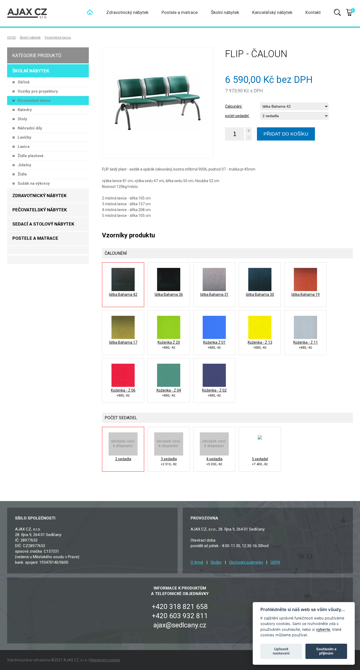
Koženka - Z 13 (260, 342)
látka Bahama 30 (260, 294)
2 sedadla (123, 459)
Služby (216, 562)
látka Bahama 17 (123, 342)
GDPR (275, 562)
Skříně (24, 82)
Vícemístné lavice (58, 37)
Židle (22, 174)
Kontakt (313, 12)
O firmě (197, 562)
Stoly (22, 119)
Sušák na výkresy (34, 183)
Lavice (24, 146)
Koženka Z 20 (169, 342)
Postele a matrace (180, 12)
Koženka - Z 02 (214, 390)
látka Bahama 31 (214, 294)
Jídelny (24, 165)
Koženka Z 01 (214, 342)
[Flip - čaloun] (157, 103)
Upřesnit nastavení (281, 651)
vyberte (323, 629)
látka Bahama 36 (169, 294)
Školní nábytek (225, 12)
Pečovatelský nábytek (39, 209)
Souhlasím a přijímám (326, 651)
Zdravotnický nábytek (127, 12)
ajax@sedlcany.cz (179, 625)
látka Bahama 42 (123, 294)
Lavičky (24, 137)
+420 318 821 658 (180, 607)
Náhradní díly (30, 128)
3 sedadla (169, 459)
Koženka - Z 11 (305, 342)
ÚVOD (11, 37)
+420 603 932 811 (180, 616)
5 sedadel (260, 459)
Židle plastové (30, 155)
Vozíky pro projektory (38, 91)
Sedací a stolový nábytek (43, 224)
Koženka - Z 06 (123, 390)
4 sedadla (214, 459)
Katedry (25, 109)
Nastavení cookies (105, 660)
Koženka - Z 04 (169, 390)
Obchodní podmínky (246, 562)
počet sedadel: (237, 116)
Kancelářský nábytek (272, 12)
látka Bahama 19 (305, 294)
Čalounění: (233, 106)
